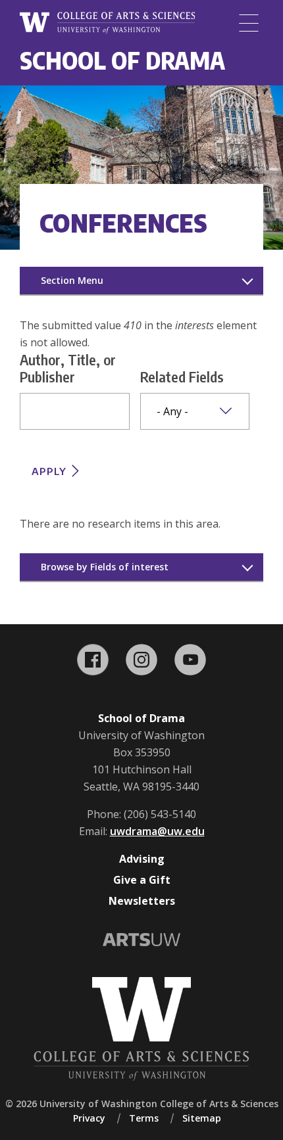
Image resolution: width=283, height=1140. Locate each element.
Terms (144, 1118)
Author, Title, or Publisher (68, 368)
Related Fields (182, 376)
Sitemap (201, 1118)
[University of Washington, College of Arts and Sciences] (107, 23)
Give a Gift (141, 880)
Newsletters (142, 901)
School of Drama (122, 60)
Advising (142, 859)
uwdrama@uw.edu (157, 831)
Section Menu (72, 280)
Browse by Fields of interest (104, 566)
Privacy (89, 1118)
